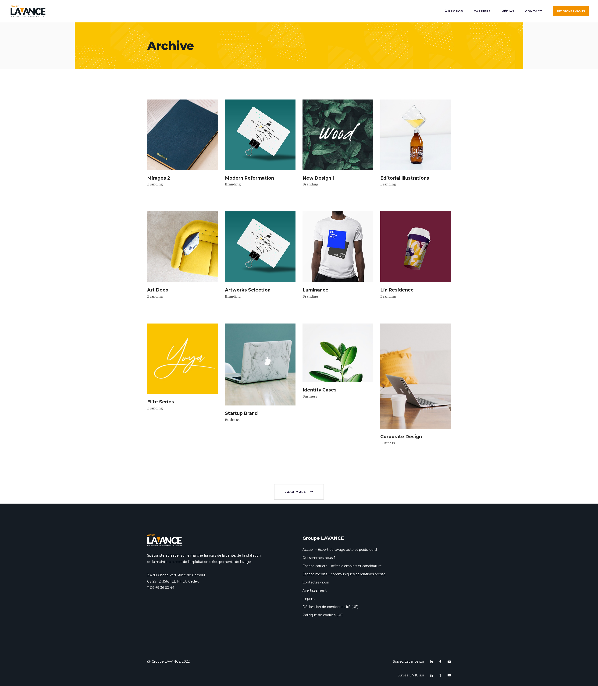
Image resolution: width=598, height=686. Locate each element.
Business (232, 420)
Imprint (309, 599)
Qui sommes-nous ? (319, 558)
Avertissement (315, 590)
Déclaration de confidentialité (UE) (330, 607)
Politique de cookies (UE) (323, 615)
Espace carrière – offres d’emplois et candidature (342, 566)
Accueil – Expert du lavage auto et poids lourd (340, 549)
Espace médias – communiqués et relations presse (344, 574)
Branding (155, 184)
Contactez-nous (316, 582)
